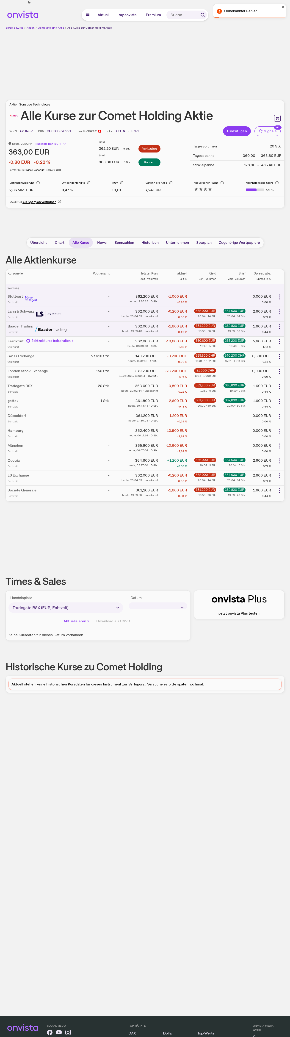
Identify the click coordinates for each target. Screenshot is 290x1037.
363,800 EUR (234, 385)
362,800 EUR (234, 326)
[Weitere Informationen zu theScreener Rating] (203, 190)
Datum (136, 597)
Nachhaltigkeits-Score (259, 183)
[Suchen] (203, 15)
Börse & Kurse (14, 28)
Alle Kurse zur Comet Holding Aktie (89, 28)
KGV (115, 183)
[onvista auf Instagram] (68, 1033)
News (102, 242)
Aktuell (104, 14)
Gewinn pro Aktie (156, 183)
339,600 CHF (205, 355)
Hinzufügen (237, 131)
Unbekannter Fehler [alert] (240, 11)
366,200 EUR (234, 340)
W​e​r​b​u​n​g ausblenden (184, 62)
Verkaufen (149, 149)
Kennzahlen (124, 242)
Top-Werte (206, 1033)
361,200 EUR (205, 326)
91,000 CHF (205, 370)
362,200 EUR (205, 385)
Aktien (31, 28)
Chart (59, 242)
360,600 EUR (205, 340)
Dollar (168, 1033)
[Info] (38, 183)
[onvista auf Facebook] (49, 1033)
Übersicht (38, 242)
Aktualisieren (75, 621)
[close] (283, 7)
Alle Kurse (80, 242)
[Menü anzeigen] (87, 14)
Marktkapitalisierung (21, 183)
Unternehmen (177, 242)
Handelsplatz (21, 597)
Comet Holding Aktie (51, 28)
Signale (270, 131)
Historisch (150, 242)
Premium (153, 14)
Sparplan (204, 242)
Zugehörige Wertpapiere (239, 242)
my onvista (128, 14)
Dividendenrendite (73, 183)
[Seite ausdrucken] (277, 118)
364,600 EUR (234, 311)
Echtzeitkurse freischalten (51, 341)
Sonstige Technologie (34, 104)
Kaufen (149, 162)
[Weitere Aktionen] (279, 297)
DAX (132, 1033)
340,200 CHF (234, 355)
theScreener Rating (206, 183)
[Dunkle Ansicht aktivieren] (29, 2)
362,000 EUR (205, 311)
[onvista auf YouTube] (59, 1033)
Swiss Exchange (34, 170)
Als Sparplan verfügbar (39, 202)
